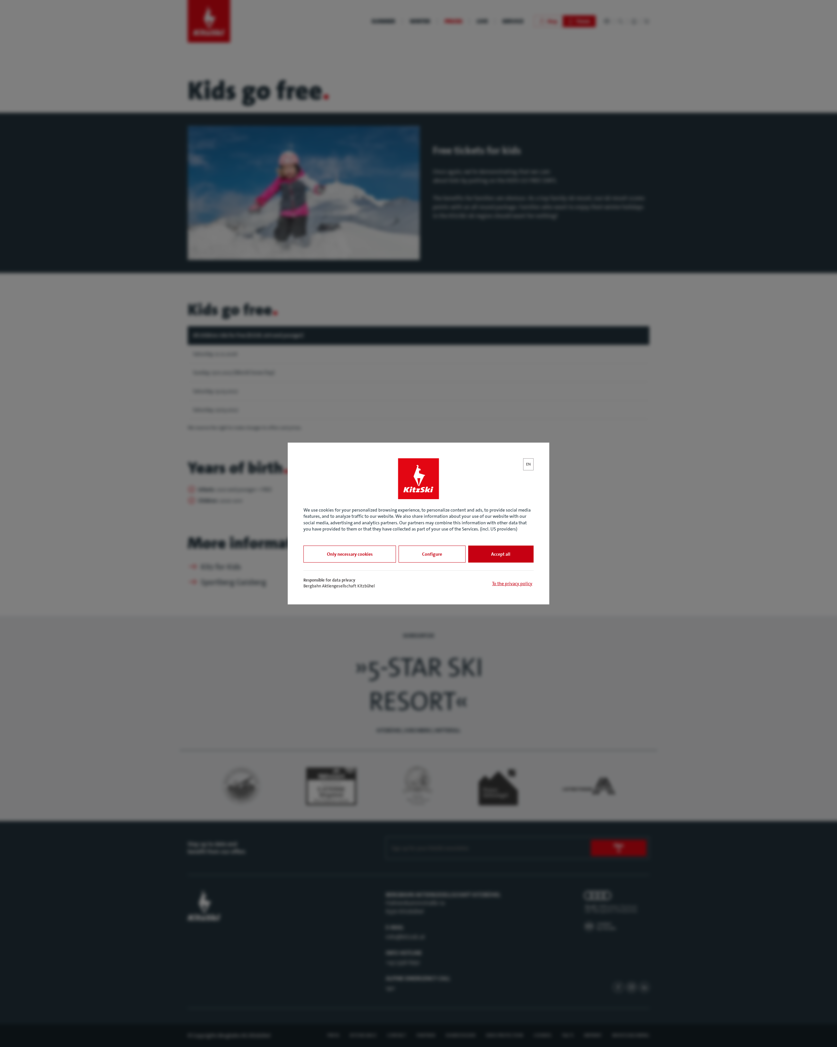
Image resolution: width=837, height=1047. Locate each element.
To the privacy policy (512, 583)
